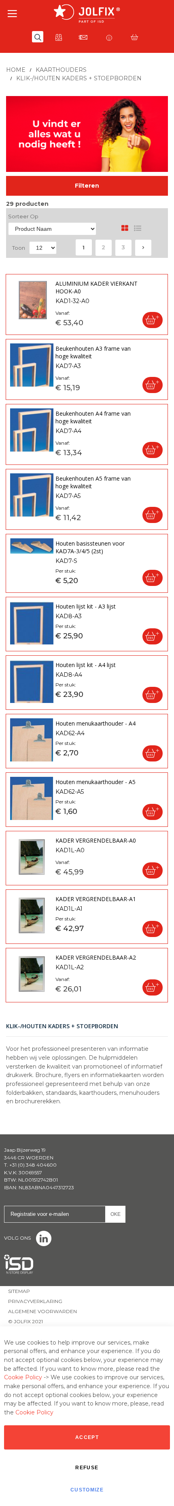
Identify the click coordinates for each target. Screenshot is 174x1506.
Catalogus (58, 37)
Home (15, 69)
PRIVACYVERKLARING (35, 1301)
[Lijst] (137, 228)
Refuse (86, 1467)
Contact (83, 37)
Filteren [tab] (87, 185)
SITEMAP (19, 1291)
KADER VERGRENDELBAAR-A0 (95, 840)
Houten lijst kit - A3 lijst (85, 606)
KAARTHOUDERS (61, 69)
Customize (87, 1490)
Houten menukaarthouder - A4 (95, 723)
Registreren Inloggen (109, 37)
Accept (87, 1437)
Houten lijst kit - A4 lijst (85, 665)
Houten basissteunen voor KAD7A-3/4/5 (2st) (90, 547)
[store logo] (87, 13)
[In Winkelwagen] (152, 320)
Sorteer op (23, 216)
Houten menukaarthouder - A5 (95, 782)
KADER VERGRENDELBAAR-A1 (95, 899)
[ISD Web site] (19, 1258)
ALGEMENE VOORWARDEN (42, 1311)
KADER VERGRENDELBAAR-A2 (95, 957)
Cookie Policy (23, 1377)
